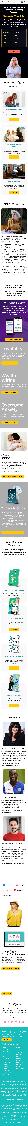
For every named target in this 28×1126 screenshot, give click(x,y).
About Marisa (5, 1049)
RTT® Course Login (19, 1058)
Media (18, 1050)
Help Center (20, 1068)
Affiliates (6, 1074)
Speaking (6, 1052)
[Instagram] (9, 1022)
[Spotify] (23, 1022)
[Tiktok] (14, 1044)
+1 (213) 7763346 (19, 1099)
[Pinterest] (17, 1044)
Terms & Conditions (7, 1071)
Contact (19, 1052)
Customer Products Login (20, 1064)
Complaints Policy (7, 1063)
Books (5, 1054)
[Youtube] (16, 1022)
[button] (22, 2)
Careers (19, 1054)
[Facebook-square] (2, 1044)
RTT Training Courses (6, 1058)
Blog (18, 1048)
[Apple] (19, 1022)
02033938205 (19, 1101)
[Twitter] (12, 1022)
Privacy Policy (6, 1067)
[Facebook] (5, 1022)
